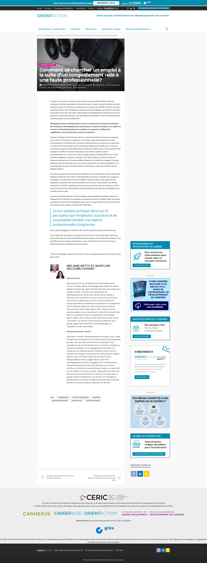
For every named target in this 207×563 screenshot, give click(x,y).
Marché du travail (111, 29)
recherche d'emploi (79, 87)
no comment (88, 85)
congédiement (99, 85)
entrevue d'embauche (113, 85)
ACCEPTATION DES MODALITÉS (99, 550)
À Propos (48, 8)
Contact (91, 8)
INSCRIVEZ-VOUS (106, 3)
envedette (42, 87)
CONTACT (119, 550)
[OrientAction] (52, 16)
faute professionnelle (54, 87)
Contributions (80, 8)
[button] (103, 3)
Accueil (39, 8)
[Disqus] (81, 432)
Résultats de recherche (137, 29)
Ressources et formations (52, 29)
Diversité (75, 29)
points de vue (67, 87)
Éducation (90, 29)
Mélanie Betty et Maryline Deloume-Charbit (57, 85)
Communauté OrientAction (63, 8)
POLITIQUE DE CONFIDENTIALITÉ (68, 550)
